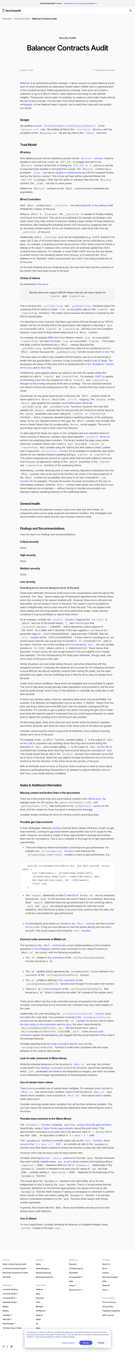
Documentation (75, 1277)
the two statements (58, 1158)
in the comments (66, 980)
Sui (37, 1324)
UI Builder (7, 1315)
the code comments (58, 1043)
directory (89, 129)
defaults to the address (95, 205)
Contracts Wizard (10, 1294)
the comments (56, 957)
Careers (105, 1273)
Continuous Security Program (14, 1268)
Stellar (38, 1319)
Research (7, 18)
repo (33, 129)
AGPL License (108, 1315)
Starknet (39, 1315)
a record (78, 623)
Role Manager (8, 1324)
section (88, 806)
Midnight (39, 1306)
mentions (57, 828)
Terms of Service (109, 1302)
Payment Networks (43, 1273)
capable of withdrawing (68, 172)
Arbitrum (39, 1289)
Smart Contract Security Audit (14, 1264)
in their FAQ (44, 367)
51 (65, 895)
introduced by (82, 644)
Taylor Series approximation (58, 1128)
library (96, 436)
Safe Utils (6, 1319)
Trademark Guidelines (111, 1311)
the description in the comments (38, 1024)
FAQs (104, 1281)
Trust (104, 1290)
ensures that (40, 1144)
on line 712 (107, 351)
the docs (66, 1024)
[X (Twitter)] (7, 1347)
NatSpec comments (52, 1067)
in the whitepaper (41, 948)
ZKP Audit (7, 1277)
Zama (38, 1328)
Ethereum (40, 1298)
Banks (38, 1264)
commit (64, 125)
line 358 (27, 743)
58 (73, 895)
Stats (71, 1281)
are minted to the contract (75, 923)
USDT (98, 376)
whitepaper (26, 104)
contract (92, 158)
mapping (78, 399)
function (54, 451)
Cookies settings (68, 1343)
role (40, 172)
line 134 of (76, 1165)
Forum (71, 1285)
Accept (86, 1343)
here (63, 403)
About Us (106, 1264)
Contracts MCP (9, 1298)
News (104, 1268)
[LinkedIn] (11, 1347)
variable (30, 637)
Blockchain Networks (44, 1277)
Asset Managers (42, 1268)
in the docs (42, 284)
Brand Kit (106, 1285)
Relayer (6, 1306)
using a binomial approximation (94, 1124)
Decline (101, 1343)
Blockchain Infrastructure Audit (15, 1273)
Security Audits (22, 18)
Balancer (25, 83)
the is (79, 165)
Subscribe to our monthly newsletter (79, 3)
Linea (38, 1302)
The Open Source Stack (12, 1328)
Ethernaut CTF (75, 1290)
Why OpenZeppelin (110, 1277)
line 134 (104, 1131)
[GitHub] (3, 1347)
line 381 (105, 746)
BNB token (54, 337)
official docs (94, 798)
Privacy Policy (107, 1306)
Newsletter (73, 1273)
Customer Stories (76, 1268)
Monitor (6, 1311)
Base (38, 1294)
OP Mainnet (40, 1311)
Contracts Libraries (10, 1289)
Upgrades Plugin (9, 1302)
